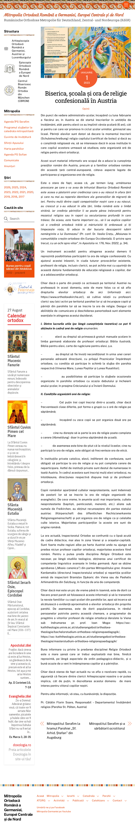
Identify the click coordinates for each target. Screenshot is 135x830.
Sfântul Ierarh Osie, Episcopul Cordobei (19, 588)
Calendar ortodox (17, 318)
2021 (22, 192)
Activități (59, 800)
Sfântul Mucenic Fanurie (14, 360)
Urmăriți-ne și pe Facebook (51, 807)
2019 (7, 196)
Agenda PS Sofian (15, 154)
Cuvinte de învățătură (17, 136)
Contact (117, 800)
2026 (7, 187)
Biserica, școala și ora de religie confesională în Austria (86, 96)
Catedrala (89, 795)
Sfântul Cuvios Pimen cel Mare (19, 431)
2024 (23, 187)
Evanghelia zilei (20, 696)
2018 (14, 196)
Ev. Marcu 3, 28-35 (20, 737)
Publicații (78, 800)
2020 (30, 192)
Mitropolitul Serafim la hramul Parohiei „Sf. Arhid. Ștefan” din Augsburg (63, 730)
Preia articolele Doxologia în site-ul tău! (20, 754)
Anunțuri (9, 166)
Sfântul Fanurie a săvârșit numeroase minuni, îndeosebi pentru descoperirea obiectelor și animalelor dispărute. (19, 382)
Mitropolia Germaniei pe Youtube (54, 811)
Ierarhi (71, 795)
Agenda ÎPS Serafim (16, 121)
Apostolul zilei (21, 645)
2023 (7, 192)
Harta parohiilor (14, 148)
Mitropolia (53, 795)
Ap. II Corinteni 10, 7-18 (20, 685)
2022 (15, 192)
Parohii (106, 795)
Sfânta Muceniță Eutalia (15, 509)
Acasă (40, 795)
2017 (21, 196)
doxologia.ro (22, 745)
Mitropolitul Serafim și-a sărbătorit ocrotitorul (107, 726)
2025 (15, 187)
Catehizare (98, 800)
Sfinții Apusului (14, 142)
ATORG (41, 800)
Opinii (85, 108)
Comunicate (11, 160)
